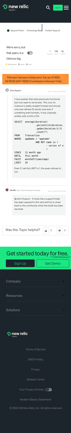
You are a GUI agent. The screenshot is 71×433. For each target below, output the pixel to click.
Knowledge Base (34, 30)
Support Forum (17, 30)
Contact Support (52, 30)
